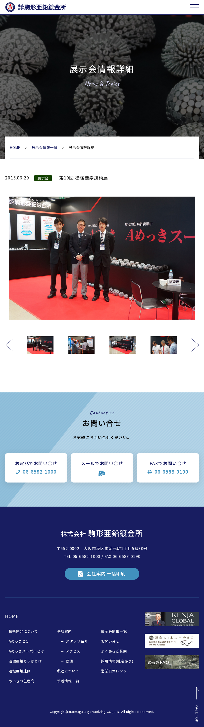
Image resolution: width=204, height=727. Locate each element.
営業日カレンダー (115, 670)
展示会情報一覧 (44, 147)
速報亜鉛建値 (20, 670)
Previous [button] (9, 345)
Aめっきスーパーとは (26, 651)
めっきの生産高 (21, 680)
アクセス (73, 651)
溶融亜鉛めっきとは (25, 660)
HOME (15, 147)
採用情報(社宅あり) (117, 660)
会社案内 (64, 631)
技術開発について (23, 631)
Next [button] (195, 345)
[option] (102, 258)
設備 (69, 660)
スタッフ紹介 (77, 641)
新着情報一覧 (68, 680)
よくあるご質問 (114, 651)
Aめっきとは (19, 641)
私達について (68, 670)
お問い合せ (110, 641)
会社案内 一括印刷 (106, 573)
